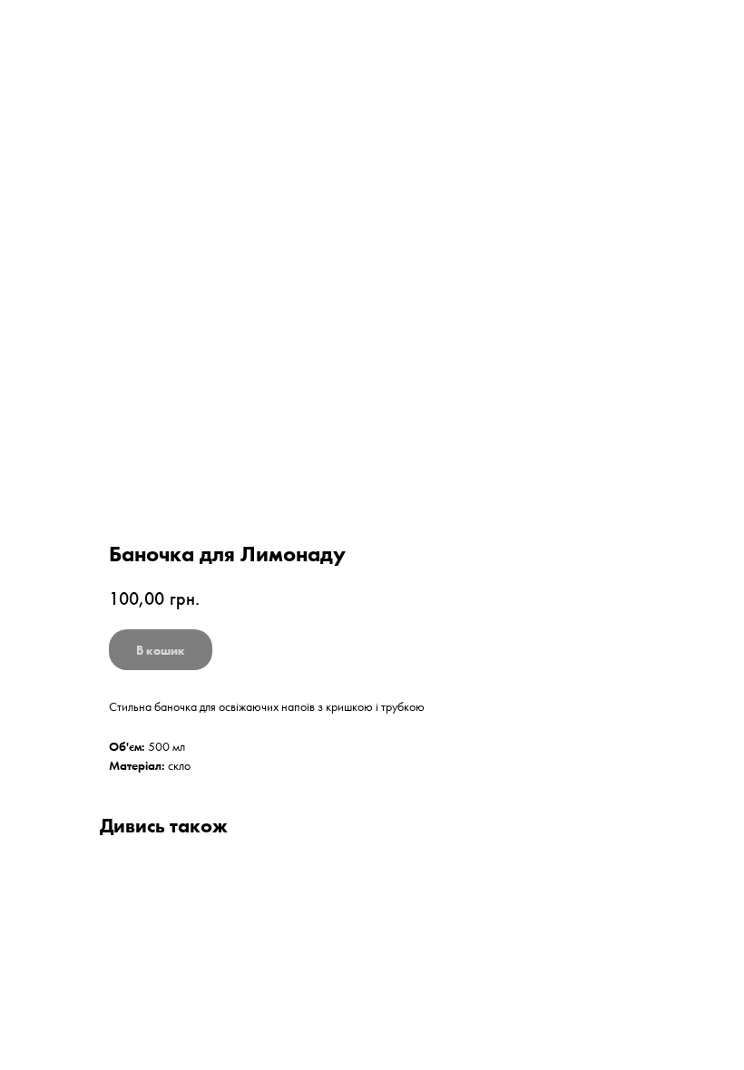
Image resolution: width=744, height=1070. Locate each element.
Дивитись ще (67, 27)
